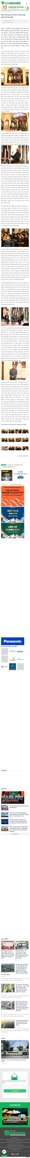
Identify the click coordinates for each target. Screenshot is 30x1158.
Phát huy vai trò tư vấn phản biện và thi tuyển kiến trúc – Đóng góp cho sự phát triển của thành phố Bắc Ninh (19, 829)
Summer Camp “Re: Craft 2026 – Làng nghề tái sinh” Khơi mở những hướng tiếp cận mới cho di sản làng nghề (21, 954)
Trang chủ (3, 11)
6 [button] (19, 1126)
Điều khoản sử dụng (15, 1150)
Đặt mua (20, 477)
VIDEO (3, 1038)
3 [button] (12, 1126)
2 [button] (10, 1126)
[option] (15, 1116)
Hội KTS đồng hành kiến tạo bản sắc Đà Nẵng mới (19, 806)
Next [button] (29, 1116)
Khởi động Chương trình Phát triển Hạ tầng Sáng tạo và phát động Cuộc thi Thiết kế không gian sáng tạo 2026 (7, 954)
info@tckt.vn (19, 1148)
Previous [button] (1, 1116)
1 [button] (8, 1126)
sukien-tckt (9, 464)
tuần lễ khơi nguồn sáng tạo (8, 466)
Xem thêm (15, 834)
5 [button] (17, 1126)
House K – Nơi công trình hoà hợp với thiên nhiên (13, 1060)
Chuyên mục (9, 11)
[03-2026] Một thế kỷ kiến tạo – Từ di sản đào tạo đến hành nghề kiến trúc (15, 1121)
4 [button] (15, 1126)
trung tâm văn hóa (18, 464)
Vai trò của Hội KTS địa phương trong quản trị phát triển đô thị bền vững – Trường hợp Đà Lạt (19, 814)
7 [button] (22, 1126)
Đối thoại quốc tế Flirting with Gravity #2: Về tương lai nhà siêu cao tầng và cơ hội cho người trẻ (18, 821)
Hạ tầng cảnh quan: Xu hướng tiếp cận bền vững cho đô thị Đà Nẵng (22, 1023)
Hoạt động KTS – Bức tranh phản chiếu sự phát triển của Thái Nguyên (12, 799)
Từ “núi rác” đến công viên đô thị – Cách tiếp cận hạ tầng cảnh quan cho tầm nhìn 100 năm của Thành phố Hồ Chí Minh (22, 988)
